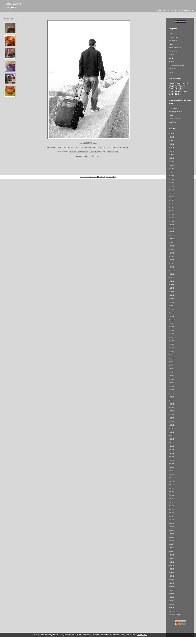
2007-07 (171, 537)
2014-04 (171, 256)
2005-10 (171, 611)
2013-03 (171, 302)
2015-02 (171, 221)
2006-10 (171, 569)
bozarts (171, 44)
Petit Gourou (173, 108)
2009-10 (171, 442)
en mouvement (173, 51)
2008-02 (171, 513)
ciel (181, 88)
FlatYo (171, 115)
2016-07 (171, 161)
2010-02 (171, 428)
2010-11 (171, 397)
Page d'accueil (176, 10)
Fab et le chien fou (175, 119)
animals (174, 93)
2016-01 (171, 182)
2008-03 (171, 509)
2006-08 (171, 576)
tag (178, 83)
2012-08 (171, 326)
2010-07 (171, 411)
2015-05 (171, 211)
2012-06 (171, 333)
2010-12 (171, 393)
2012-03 (171, 344)
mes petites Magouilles (176, 112)
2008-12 (171, 478)
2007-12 (171, 520)
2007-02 (171, 555)
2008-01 (171, 516)
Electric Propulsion (175, 47)
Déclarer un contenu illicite (88, 177)
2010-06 (171, 414)
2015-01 (171, 225)
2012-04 (171, 341)
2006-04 (171, 590)
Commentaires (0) (95, 151)
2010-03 (171, 425)
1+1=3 (171, 33)
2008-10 (171, 484)
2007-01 (171, 558)
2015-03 (171, 218)
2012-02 (171, 348)
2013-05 (171, 295)
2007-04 (171, 548)
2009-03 (171, 467)
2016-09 (171, 154)
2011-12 (171, 355)
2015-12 (171, 186)
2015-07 (171, 204)
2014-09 (171, 239)
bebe (182, 86)
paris (184, 91)
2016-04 (171, 172)
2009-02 (171, 470)
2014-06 (171, 249)
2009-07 (171, 453)
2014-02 (171, 263)
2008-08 (171, 492)
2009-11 (171, 439)
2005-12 (171, 604)
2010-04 (171, 421)
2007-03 (171, 551)
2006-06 (171, 583)
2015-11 (171, 190)
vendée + (172, 72)
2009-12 (171, 435)
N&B (172, 83)
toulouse (174, 91)
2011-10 (171, 358)
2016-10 (171, 151)
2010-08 (171, 407)
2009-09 (171, 446)
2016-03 (171, 175)
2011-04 (171, 379)
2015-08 (171, 200)
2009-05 (171, 460)
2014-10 (171, 235)
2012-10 (171, 319)
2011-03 (171, 383)
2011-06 (171, 372)
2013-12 (171, 270)
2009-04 (171, 463)
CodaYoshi (172, 122)
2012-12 (171, 312)
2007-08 (171, 534)
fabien (109, 151)
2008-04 (171, 506)
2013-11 (171, 274)
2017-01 (171, 140)
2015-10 (171, 193)
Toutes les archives (175, 614)
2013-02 (171, 305)
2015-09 (171, 197)
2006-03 (171, 593)
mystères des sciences (176, 65)
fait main (171, 54)
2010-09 (171, 404)
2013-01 (171, 309)
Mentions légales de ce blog (107, 177)
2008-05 (171, 502)
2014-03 (171, 260)
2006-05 (171, 586)
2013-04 (171, 298)
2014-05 (171, 253)
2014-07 (171, 246)
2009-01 (171, 474)
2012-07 (171, 330)
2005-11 (171, 607)
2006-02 (171, 597)
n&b (112, 151)
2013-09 (171, 281)
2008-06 (171, 499)
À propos (181, 631)
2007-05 (171, 544)
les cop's (171, 61)
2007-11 (171, 523)
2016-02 (171, 179)
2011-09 (171, 362)
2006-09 (171, 572)
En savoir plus (142, 635)
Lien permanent (83, 151)
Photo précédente (162, 10)
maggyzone (12, 3)
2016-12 (171, 144)
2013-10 (171, 277)
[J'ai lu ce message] (193, 635)
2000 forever (73, 151)
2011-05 (171, 376)
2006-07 (171, 579)
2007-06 (171, 541)
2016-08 (171, 158)
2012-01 (171, 351)
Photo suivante (187, 10)
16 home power (174, 37)
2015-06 (171, 207)
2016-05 (171, 169)
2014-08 (171, 242)
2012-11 (171, 316)
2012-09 (171, 323)
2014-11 (171, 232)
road (116, 151)
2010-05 (171, 418)
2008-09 (171, 488)
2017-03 (171, 133)
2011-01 (171, 390)
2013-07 (171, 288)
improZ (171, 58)
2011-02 (171, 386)
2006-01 (171, 600)
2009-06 (171, 456)
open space (172, 68)
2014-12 (171, 228)
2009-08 (171, 449)
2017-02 (171, 137)
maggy (173, 86)
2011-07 (171, 369)
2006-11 (171, 565)
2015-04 (171, 214)
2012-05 (171, 337)
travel (184, 83)
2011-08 (171, 365)
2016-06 (171, 165)
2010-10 (171, 400)
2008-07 (171, 495)
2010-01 (171, 432)
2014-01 (171, 267)
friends (173, 88)
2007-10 (171, 527)
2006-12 (171, 562)
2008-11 (171, 481)
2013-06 (171, 291)
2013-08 (171, 284)
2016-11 (171, 147)
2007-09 (171, 530)
